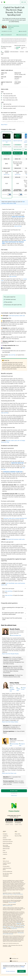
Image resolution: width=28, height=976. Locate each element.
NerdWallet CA (15, 961)
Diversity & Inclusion (8, 841)
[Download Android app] (18, 820)
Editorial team (6, 848)
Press (4, 850)
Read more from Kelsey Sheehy (10, 721)
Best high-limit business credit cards (15, 539)
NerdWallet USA (15, 958)
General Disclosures (18, 927)
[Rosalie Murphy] (3, 26)
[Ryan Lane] (5, 741)
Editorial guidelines (7, 843)
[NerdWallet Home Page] (5, 2)
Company (5, 833)
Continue (21, 971)
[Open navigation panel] (1, 2)
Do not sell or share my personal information (7, 875)
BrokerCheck (14, 928)
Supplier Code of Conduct (7, 863)
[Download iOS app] (9, 820)
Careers (4, 837)
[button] (26, 48)
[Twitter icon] (19, 689)
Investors (5, 854)
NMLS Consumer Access (7, 894)
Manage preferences (10, 971)
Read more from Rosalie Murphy (10, 653)
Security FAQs (18, 835)
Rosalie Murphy (16, 26)
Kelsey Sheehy (11, 27)
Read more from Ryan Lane (9, 773)
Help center (17, 833)
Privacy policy (6, 866)
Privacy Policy (10, 926)
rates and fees (17, 226)
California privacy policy (7, 869)
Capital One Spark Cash (18, 216)
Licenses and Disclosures (18, 894)
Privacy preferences (7, 871)
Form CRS (18, 925)
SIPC (20, 923)
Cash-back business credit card (17, 315)
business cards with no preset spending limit (15, 518)
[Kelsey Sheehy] (5, 26)
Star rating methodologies (6, 846)
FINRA (17, 923)
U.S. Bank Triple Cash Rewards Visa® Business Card (14, 242)
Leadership (5, 835)
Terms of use (6, 861)
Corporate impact (7, 839)
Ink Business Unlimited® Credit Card (12, 471)
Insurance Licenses (12, 902)
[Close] (25, 963)
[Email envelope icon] (15, 635)
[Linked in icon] (23, 689)
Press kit (5, 852)
